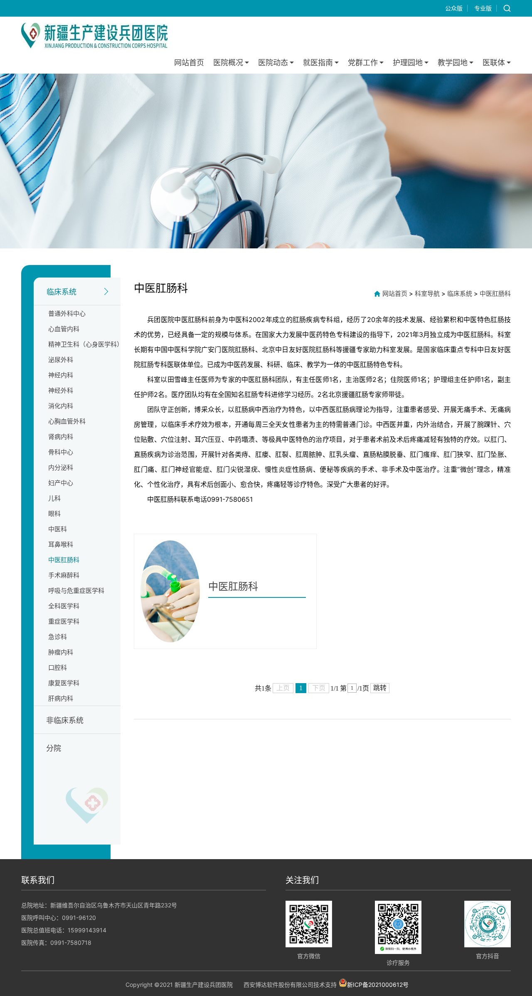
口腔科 (57, 667)
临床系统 (61, 291)
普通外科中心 (67, 313)
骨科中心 (60, 452)
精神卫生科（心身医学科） (85, 344)
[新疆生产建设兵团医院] (94, 35)
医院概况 (228, 62)
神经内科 (60, 375)
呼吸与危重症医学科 (76, 591)
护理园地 (408, 62)
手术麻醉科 (63, 575)
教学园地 (453, 62)
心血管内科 (63, 329)
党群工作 (363, 62)
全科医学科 (63, 606)
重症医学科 (63, 621)
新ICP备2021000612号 (378, 984)
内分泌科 (60, 467)
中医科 (57, 529)
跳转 (380, 687)
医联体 (494, 62)
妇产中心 (60, 483)
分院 (53, 748)
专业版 (483, 8)
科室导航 (427, 293)
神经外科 (60, 390)
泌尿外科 (60, 360)
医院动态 (273, 62)
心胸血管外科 (67, 421)
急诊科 (57, 637)
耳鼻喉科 (60, 544)
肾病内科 (60, 437)
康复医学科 (63, 683)
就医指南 (318, 62)
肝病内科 (60, 698)
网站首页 (189, 62)
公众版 (454, 8)
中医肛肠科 (63, 560)
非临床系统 (65, 720)
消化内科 (60, 406)
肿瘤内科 (60, 652)
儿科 (54, 498)
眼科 (54, 514)
